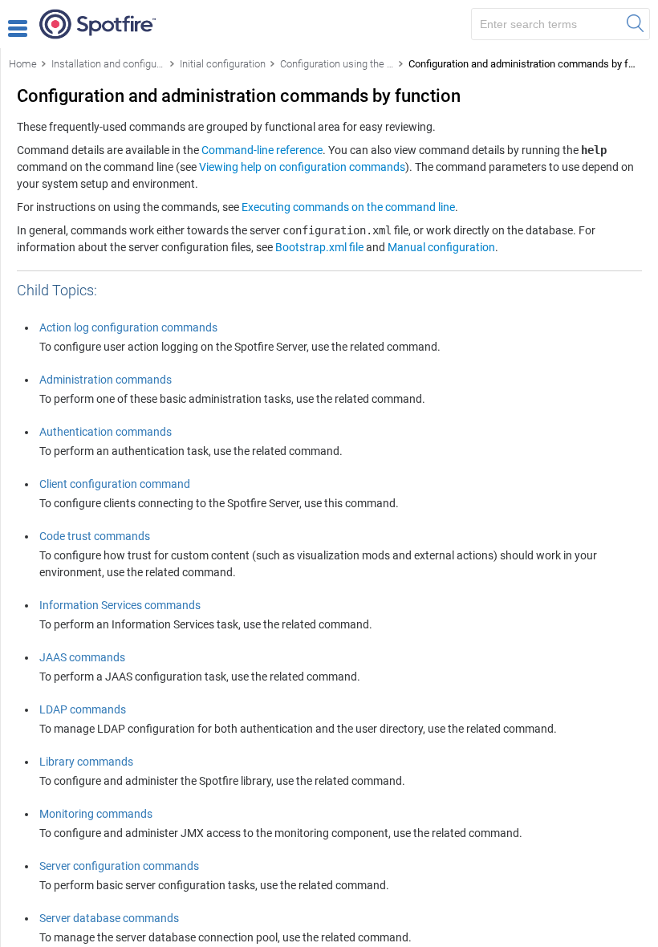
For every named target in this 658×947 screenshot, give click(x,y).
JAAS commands (82, 657)
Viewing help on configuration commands (302, 167)
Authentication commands (105, 431)
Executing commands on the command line (348, 207)
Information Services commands (120, 605)
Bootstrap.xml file (319, 247)
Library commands (86, 761)
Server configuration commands (119, 866)
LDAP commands (82, 709)
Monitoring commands (95, 813)
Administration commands (105, 379)
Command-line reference (262, 150)
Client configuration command (114, 484)
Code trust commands (94, 536)
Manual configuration (441, 247)
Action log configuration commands (128, 327)
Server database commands (109, 918)
